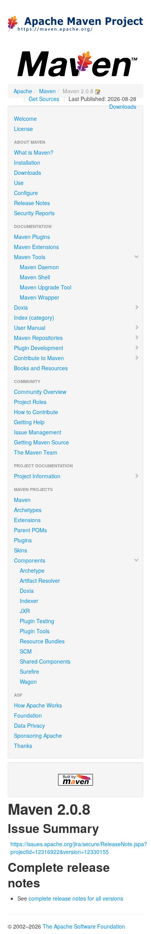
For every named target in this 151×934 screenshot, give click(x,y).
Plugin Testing (37, 621)
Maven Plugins (32, 236)
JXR (25, 611)
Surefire (29, 671)
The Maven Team (35, 452)
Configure (26, 193)
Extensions (27, 520)
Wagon (28, 681)
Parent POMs (30, 530)
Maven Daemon (39, 267)
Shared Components (45, 661)
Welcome (25, 118)
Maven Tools (29, 257)
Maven (47, 91)
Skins (20, 550)
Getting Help (29, 422)
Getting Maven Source (41, 442)
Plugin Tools (35, 631)
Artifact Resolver (40, 580)
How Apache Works (38, 705)
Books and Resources (41, 368)
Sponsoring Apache (38, 735)
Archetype (32, 570)
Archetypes (27, 510)
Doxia (21, 307)
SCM (26, 651)
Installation (27, 162)
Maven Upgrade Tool (45, 287)
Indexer (29, 601)
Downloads (122, 106)
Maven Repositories (38, 338)
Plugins (23, 540)
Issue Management (37, 432)
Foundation (28, 715)
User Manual (29, 327)
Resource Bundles (42, 641)
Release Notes (32, 203)
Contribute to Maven (39, 358)
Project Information (37, 476)
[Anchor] (105, 827)
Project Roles (30, 402)
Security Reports (34, 213)
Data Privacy (29, 725)
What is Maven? (33, 152)
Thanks (23, 745)
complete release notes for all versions (76, 898)
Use (19, 182)
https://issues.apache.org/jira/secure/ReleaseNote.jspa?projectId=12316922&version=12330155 (78, 848)
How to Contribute (36, 412)
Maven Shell (35, 277)
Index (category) (34, 317)
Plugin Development (38, 348)
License (23, 128)
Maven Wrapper (39, 297)
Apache (23, 91)
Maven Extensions (36, 247)
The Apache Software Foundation (84, 926)
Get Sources (44, 99)
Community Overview (40, 392)
